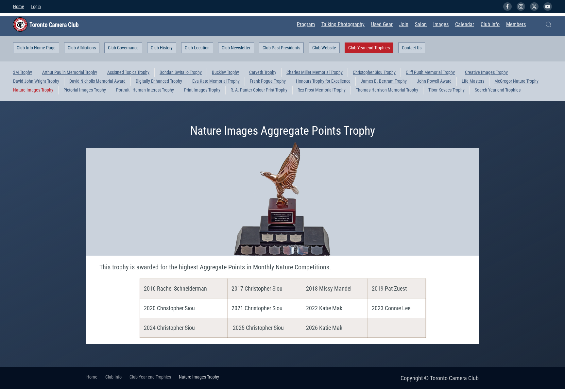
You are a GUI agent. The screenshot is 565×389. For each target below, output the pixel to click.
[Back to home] (45, 24)
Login (36, 6)
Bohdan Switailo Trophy (181, 72)
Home (18, 6)
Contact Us (411, 47)
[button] (548, 24)
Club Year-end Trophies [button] (369, 47)
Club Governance (123, 47)
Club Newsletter (236, 47)
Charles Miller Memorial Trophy (314, 72)
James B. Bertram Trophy (384, 81)
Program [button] (306, 24)
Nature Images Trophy (33, 90)
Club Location (197, 47)
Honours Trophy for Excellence (323, 81)
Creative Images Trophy (486, 72)
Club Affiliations (82, 47)
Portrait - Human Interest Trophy (145, 90)
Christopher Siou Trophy (374, 72)
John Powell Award (434, 81)
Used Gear (382, 24)
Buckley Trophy (225, 72)
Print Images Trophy (202, 90)
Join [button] (403, 24)
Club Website (324, 47)
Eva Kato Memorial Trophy (216, 81)
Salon (421, 24)
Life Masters (473, 81)
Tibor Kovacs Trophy (446, 90)
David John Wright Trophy (36, 81)
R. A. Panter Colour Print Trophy (259, 90)
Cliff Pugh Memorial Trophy (430, 72)
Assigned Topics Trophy (128, 72)
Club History (162, 47)
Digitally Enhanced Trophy (159, 81)
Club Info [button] (490, 24)
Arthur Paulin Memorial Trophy (69, 72)
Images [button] (441, 24)
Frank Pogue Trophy (268, 81)
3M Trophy (22, 72)
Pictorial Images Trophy (84, 90)
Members (516, 24)
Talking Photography (343, 24)
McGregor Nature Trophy (516, 81)
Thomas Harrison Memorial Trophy (387, 90)
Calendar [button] (464, 24)
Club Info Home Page (36, 47)
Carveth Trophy (262, 72)
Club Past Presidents (281, 47)
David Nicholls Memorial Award (97, 81)
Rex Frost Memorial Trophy (322, 90)
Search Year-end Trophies (498, 90)
